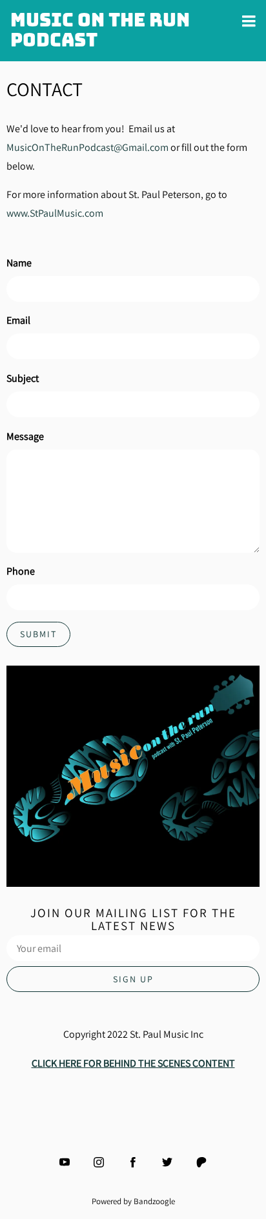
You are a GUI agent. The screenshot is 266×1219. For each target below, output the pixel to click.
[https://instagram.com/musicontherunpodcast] (99, 1162)
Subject (22, 378)
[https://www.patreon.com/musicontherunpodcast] (201, 1162)
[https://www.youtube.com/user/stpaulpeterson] (64, 1162)
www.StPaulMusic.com (54, 213)
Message (25, 436)
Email (18, 320)
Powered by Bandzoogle (133, 1201)
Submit (38, 634)
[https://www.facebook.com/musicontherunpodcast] (133, 1162)
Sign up (133, 979)
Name (19, 263)
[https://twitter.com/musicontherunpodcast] (167, 1162)
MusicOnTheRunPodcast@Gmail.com (87, 147)
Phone (20, 571)
